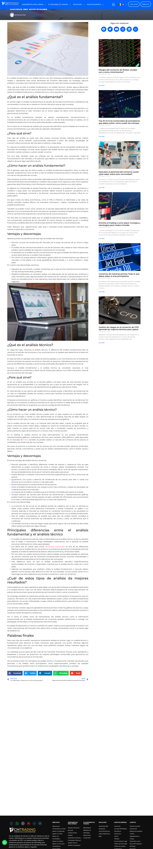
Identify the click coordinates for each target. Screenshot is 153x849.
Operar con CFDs (57, 833)
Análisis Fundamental (74, 845)
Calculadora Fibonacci (74, 840)
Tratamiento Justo (135, 841)
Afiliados (116, 839)
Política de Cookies (120, 846)
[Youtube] (116, 29)
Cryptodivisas (56, 846)
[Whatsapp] (135, 29)
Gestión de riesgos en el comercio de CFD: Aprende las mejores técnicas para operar (119, 328)
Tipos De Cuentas (135, 826)
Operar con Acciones (58, 844)
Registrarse (145, 4)
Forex (25, 440)
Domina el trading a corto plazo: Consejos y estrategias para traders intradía (119, 224)
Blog (100, 836)
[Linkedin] (129, 29)
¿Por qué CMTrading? (120, 828)
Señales (70, 835)
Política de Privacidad (120, 844)
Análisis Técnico (72, 843)
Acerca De (117, 826)
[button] (15, 673)
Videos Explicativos (104, 833)
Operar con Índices (57, 841)
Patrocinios (117, 833)
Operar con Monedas (58, 831)
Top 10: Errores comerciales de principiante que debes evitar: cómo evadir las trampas (119, 122)
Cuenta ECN (133, 828)
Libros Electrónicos (104, 831)
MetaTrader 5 (87, 828)
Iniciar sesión (134, 4)
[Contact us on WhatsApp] (4, 842)
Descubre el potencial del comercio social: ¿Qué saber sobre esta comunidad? (119, 173)
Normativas (117, 831)
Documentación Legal (120, 841)
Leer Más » (102, 85)
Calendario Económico (74, 838)
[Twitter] (110, 29)
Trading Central (72, 833)
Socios (116, 836)
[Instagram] (122, 29)
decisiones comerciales (55, 547)
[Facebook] (103, 29)
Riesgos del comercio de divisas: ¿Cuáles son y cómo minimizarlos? (118, 71)
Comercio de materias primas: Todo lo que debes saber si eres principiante (119, 275)
